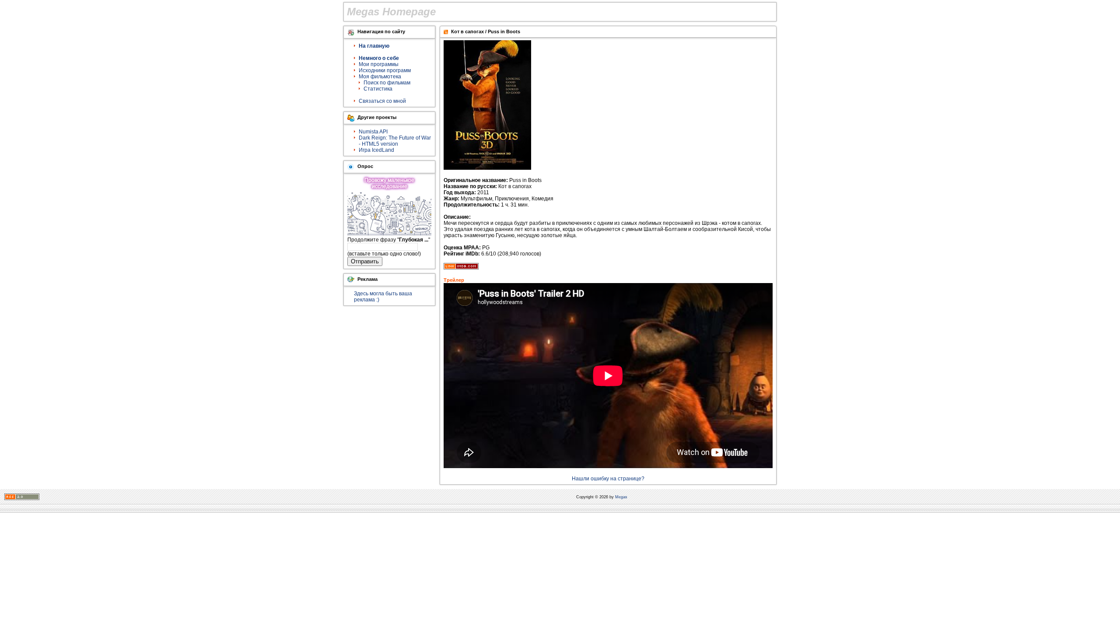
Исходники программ (385, 70)
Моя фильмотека (380, 77)
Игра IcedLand (376, 150)
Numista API (373, 132)
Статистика (378, 89)
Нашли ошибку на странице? (608, 479)
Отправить (365, 261)
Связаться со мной (382, 101)
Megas (621, 497)
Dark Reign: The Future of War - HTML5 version (395, 141)
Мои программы (379, 64)
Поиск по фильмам (387, 83)
